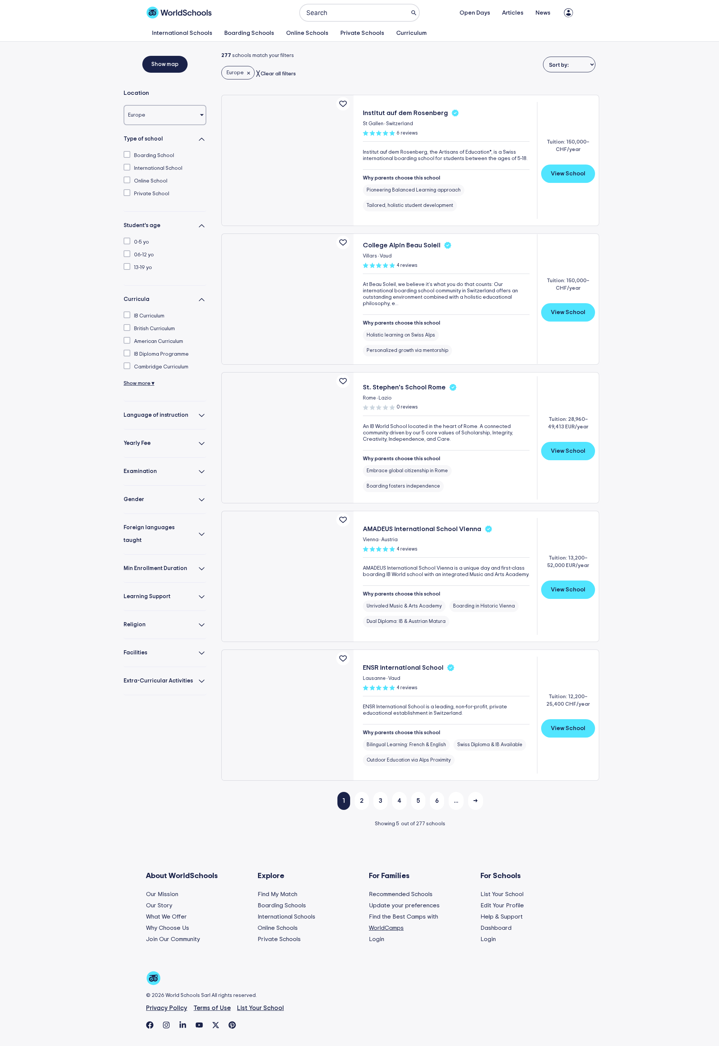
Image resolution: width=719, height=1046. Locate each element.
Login (376, 939)
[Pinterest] (232, 1025)
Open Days (474, 13)
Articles (513, 13)
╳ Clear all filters (276, 73)
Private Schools (362, 33)
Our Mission (162, 894)
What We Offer (166, 917)
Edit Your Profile (502, 905)
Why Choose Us (167, 928)
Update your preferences (404, 905)
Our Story (159, 905)
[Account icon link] (568, 12)
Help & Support (501, 917)
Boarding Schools (249, 33)
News (543, 13)
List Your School (502, 894)
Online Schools (307, 33)
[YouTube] (199, 1025)
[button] (165, 64)
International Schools (182, 33)
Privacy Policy (166, 1008)
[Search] (414, 12)
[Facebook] (150, 1025)
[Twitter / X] (215, 1025)
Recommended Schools (401, 894)
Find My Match (277, 894)
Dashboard (496, 928)
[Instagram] (166, 1025)
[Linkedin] (182, 1025)
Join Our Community (173, 939)
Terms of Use (212, 1008)
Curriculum (411, 33)
